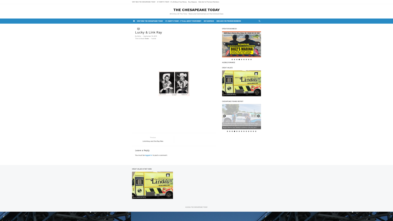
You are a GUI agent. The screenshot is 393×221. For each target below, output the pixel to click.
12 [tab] (253, 131)
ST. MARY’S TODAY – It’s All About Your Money (172, 2)
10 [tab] (248, 131)
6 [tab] (243, 59)
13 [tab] (255, 131)
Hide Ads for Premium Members (208, 2)
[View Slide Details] (241, 83)
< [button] (224, 43)
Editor (139, 36)
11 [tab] (251, 131)
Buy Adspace (192, 2)
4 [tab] (239, 59)
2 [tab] (234, 59)
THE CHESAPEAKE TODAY (196, 10)
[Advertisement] (174, 57)
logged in (148, 155)
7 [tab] (246, 59)
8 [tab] (248, 59)
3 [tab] (236, 59)
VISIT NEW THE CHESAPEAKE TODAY (143, 2)
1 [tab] (232, 59)
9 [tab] (251, 59)
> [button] (258, 43)
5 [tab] (241, 59)
